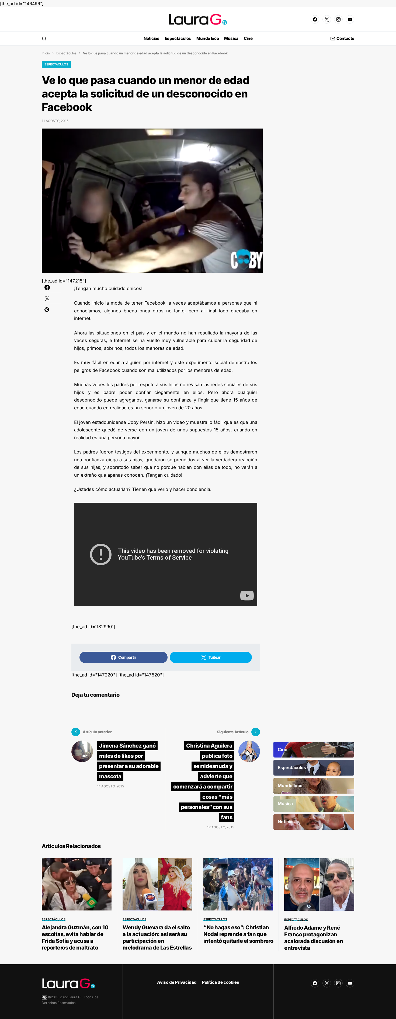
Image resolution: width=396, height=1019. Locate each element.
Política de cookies (220, 982)
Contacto (345, 38)
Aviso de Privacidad (177, 982)
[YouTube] (350, 19)
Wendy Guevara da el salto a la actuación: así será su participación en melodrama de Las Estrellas (157, 937)
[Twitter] (326, 19)
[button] (44, 38)
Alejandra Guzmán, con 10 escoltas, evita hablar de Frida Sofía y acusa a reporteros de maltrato (75, 937)
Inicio (46, 53)
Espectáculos (66, 53)
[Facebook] (315, 19)
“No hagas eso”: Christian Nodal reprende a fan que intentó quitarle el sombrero (238, 934)
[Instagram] (338, 19)
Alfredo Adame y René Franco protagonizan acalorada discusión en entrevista (313, 937)
